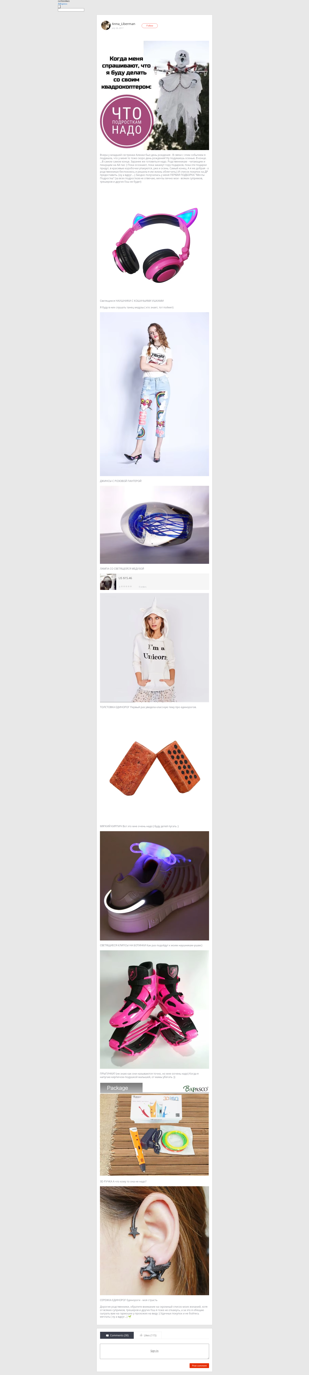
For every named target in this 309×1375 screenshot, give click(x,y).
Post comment (199, 1365)
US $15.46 (125, 578)
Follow (149, 25)
